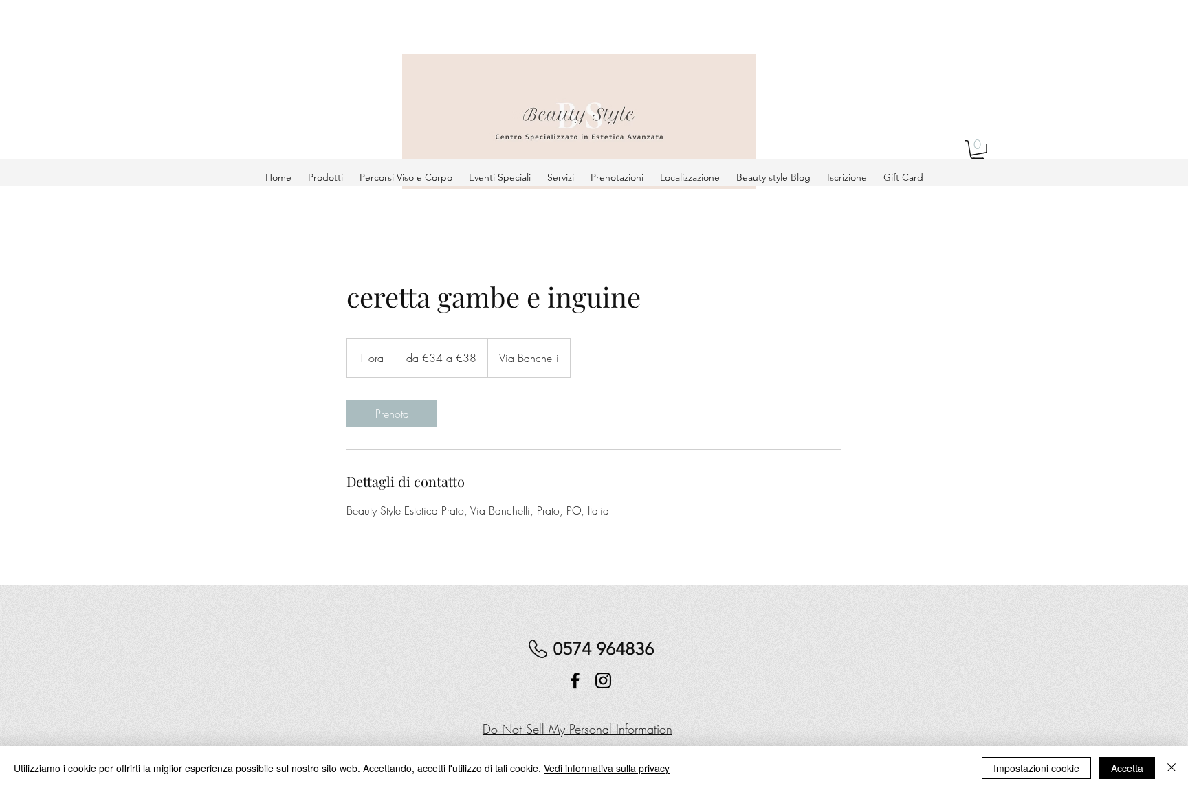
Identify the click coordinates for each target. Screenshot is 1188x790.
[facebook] (575, 680)
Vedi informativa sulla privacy (607, 768)
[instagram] (603, 680)
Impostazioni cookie (1036, 768)
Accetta (1127, 768)
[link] (391, 413)
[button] (978, 151)
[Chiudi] (1171, 768)
